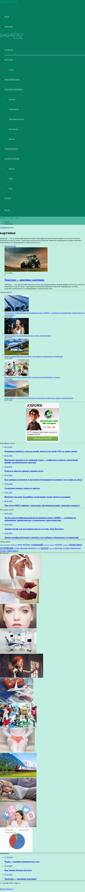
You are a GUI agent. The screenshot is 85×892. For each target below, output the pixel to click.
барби (12, 544)
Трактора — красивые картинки (24, 279)
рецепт (45, 547)
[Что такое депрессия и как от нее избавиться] (18, 802)
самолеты (51, 548)
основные (7, 547)
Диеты (11, 70)
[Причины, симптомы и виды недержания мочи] (17, 752)
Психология (13, 129)
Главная (3, 227)
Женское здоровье (13, 89)
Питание (8, 60)
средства (58, 548)
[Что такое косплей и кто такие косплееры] (18, 727)
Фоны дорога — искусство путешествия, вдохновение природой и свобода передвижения (38, 398)
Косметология (11, 159)
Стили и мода (11, 149)
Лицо (11, 178)
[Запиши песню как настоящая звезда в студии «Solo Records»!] (16, 334)
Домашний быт (12, 79)
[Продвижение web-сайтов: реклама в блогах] (18, 827)
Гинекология (13, 109)
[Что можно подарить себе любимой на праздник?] (19, 603)
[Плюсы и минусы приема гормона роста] (21, 578)
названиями (65, 544)
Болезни (12, 99)
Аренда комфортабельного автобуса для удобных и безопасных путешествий (33, 356)
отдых (17, 548)
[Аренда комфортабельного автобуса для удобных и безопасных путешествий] (16, 354)
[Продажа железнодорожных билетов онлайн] (18, 777)
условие (66, 548)
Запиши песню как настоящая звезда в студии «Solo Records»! (27, 336)
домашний (37, 544)
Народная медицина (16, 119)
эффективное (12, 551)
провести (32, 548)
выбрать (26, 544)
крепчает (52, 544)
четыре (3, 551)
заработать (46, 544)
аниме (1, 544)
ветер (15, 544)
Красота (12, 139)
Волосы (12, 169)
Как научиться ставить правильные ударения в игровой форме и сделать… (32, 377)
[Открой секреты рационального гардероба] (16, 851)
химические (75, 548)
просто (38, 548)
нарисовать (75, 544)
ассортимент (7, 544)
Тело (10, 188)
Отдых (7, 198)
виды (20, 544)
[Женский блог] (9, 5)
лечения (58, 544)
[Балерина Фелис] (21, 677)
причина (24, 548)
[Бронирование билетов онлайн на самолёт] (16, 702)
